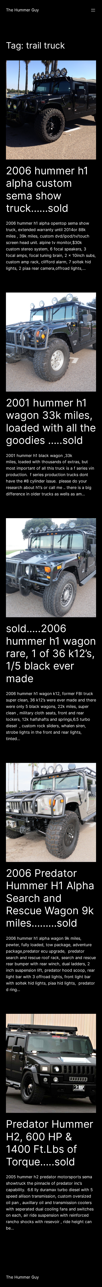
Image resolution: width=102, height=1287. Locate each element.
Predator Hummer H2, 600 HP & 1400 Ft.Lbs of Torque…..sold (49, 1143)
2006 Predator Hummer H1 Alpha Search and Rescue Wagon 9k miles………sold (50, 898)
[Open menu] (93, 10)
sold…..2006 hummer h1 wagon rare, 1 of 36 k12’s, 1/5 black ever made (51, 653)
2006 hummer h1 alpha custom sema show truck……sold (47, 189)
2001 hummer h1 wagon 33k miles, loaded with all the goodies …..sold (51, 421)
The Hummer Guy (22, 9)
